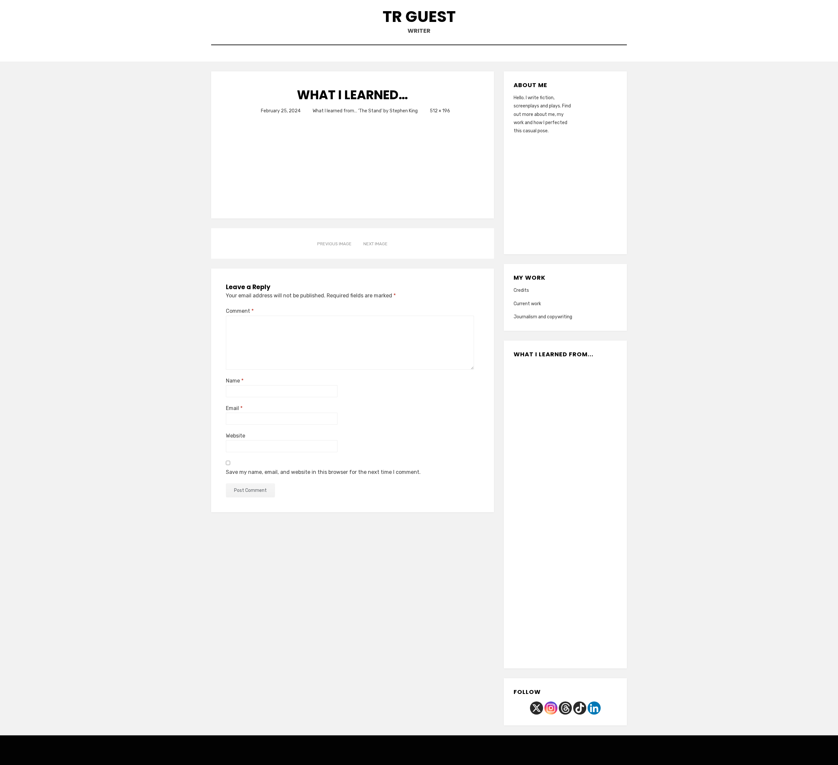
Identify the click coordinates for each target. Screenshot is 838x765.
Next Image (375, 243)
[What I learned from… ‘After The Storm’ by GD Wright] (565, 427)
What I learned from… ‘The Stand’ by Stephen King (365, 111)
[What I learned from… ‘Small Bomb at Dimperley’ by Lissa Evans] (594, 511)
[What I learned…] (309, 161)
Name (235, 381)
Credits (521, 290)
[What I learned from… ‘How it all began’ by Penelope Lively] (536, 385)
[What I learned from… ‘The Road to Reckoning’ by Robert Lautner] (565, 511)
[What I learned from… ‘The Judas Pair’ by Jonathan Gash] (594, 427)
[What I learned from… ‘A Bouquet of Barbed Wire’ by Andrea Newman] (565, 385)
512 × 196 (440, 111)
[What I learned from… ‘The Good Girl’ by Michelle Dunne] (594, 469)
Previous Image (334, 243)
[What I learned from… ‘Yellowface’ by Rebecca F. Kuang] (565, 553)
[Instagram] (550, 708)
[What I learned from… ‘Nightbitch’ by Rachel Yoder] (594, 596)
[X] (536, 708)
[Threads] (565, 708)
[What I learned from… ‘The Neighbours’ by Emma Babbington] (551, 638)
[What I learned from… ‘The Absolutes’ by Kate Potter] (536, 511)
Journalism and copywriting (543, 317)
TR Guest (419, 17)
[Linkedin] (594, 708)
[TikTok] (579, 708)
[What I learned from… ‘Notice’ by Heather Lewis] (594, 553)
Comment (240, 311)
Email (234, 408)
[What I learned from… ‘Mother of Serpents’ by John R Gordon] (565, 596)
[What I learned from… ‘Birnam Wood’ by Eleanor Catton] (594, 385)
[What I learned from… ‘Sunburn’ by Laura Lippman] (580, 638)
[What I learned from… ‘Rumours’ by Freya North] (536, 469)
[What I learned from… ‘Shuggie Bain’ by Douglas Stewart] (536, 596)
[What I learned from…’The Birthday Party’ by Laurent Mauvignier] (536, 427)
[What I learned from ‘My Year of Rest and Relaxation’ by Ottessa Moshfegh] (565, 469)
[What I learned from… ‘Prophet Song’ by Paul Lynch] (536, 553)
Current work (527, 304)
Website (235, 436)
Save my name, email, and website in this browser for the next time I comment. (323, 472)
